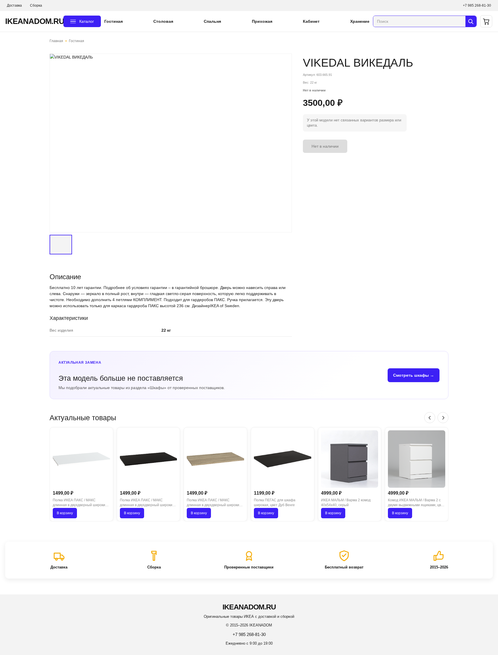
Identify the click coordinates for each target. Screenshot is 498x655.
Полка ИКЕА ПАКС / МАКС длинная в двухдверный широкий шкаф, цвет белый (80, 503)
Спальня (212, 21)
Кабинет (311, 21)
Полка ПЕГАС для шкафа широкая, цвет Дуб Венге (274, 502)
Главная (56, 41)
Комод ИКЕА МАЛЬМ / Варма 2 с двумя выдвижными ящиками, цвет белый (416, 503)
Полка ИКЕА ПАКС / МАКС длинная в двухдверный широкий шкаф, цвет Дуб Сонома (214, 503)
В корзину (65, 513)
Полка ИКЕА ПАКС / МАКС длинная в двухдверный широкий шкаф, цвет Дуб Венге (147, 503)
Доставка (14, 5)
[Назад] (429, 417)
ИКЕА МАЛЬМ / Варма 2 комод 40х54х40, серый (346, 502)
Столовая (163, 21)
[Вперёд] (442, 417)
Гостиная (113, 21)
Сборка (36, 5)
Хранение (359, 21)
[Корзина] (486, 21)
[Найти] (470, 21)
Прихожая (262, 21)
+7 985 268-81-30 (477, 5)
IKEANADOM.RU (32, 21)
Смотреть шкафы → (413, 375)
